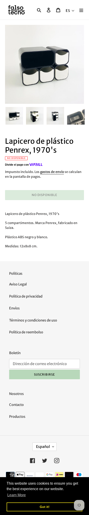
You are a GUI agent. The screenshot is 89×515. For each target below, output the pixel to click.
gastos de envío (52, 172)
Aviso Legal (18, 284)
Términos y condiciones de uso (33, 320)
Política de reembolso (26, 332)
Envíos (14, 308)
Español (43, 446)
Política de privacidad (25, 296)
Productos (17, 416)
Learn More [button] (16, 495)
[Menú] (81, 10)
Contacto (16, 405)
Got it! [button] (45, 507)
